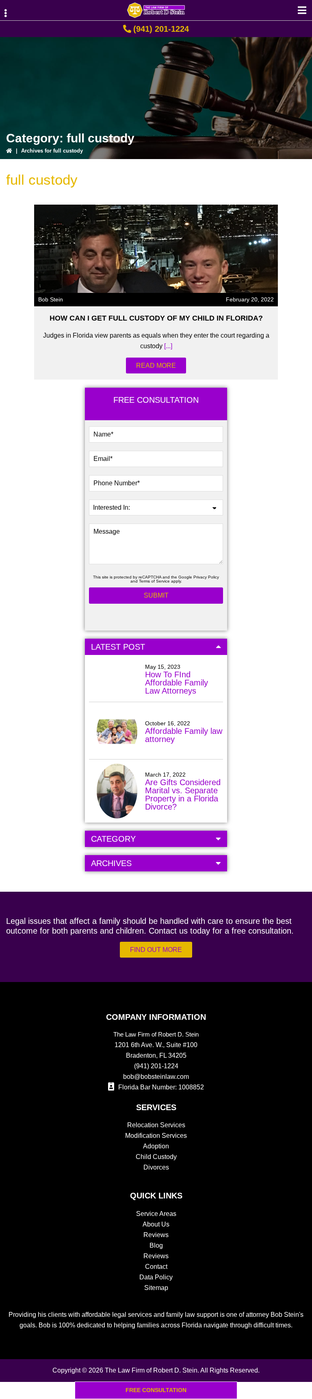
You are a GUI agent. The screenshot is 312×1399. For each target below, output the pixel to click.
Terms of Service (154, 581)
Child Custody (156, 1156)
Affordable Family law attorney (183, 735)
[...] (167, 346)
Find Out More (156, 949)
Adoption (156, 1146)
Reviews (156, 1234)
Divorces (156, 1167)
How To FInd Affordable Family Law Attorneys (176, 682)
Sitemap (156, 1287)
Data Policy (156, 1277)
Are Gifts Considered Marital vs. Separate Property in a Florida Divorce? (183, 794)
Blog (156, 1245)
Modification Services (156, 1135)
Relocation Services (156, 1125)
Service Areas (156, 1213)
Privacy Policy (206, 577)
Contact (156, 1266)
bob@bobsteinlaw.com (156, 1076)
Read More (156, 365)
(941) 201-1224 (161, 28)
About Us (156, 1224)
